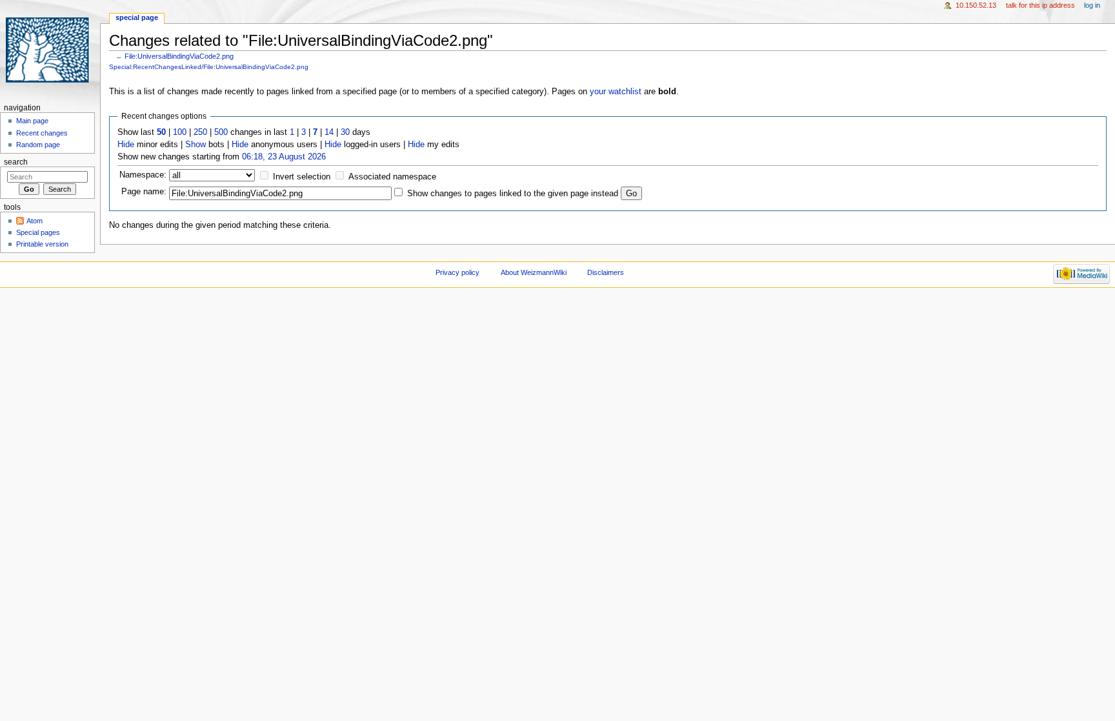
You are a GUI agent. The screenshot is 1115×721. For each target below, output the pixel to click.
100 (179, 132)
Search (16, 162)
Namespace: (142, 174)
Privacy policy (457, 272)
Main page (32, 121)
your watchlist (615, 91)
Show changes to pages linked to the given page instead (512, 193)
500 (221, 132)
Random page (38, 144)
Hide (125, 144)
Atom (34, 221)
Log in (1092, 5)
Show (195, 144)
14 (329, 132)
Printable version (42, 244)
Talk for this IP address (1040, 5)
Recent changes (42, 133)
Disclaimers (605, 272)
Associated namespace (392, 176)
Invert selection (301, 176)
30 (345, 132)
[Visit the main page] (50, 50)
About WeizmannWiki (534, 272)
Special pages (38, 232)
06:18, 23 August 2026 (284, 156)
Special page (137, 17)
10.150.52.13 (976, 5)
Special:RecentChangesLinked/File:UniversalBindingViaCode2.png (208, 66)
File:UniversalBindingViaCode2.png (179, 56)
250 (200, 132)
